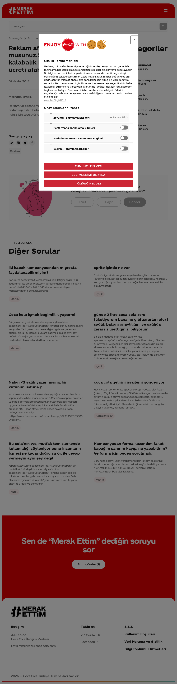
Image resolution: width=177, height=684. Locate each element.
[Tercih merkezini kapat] (134, 40)
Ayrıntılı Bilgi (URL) (55, 100)
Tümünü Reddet (88, 183)
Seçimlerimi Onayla (88, 174)
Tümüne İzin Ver (88, 166)
